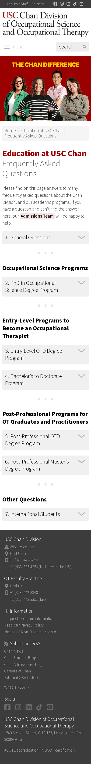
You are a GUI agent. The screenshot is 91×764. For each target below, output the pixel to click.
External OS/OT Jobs (22, 678)
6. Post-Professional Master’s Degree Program (37, 465)
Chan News (13, 651)
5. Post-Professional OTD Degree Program (32, 440)
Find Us (16, 553)
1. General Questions (28, 238)
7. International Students (32, 514)
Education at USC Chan (41, 130)
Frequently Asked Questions (30, 136)
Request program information (29, 619)
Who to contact (23, 547)
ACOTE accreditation (21, 750)
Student (38, 4)
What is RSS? (15, 687)
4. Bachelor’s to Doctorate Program (33, 379)
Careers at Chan (17, 671)
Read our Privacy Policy (24, 625)
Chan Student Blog (20, 658)
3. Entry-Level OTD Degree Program (33, 354)
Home (10, 130)
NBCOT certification (58, 750)
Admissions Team (37, 216)
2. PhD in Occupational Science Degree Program (31, 286)
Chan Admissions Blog (23, 665)
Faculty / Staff (17, 4)
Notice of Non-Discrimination (28, 632)
